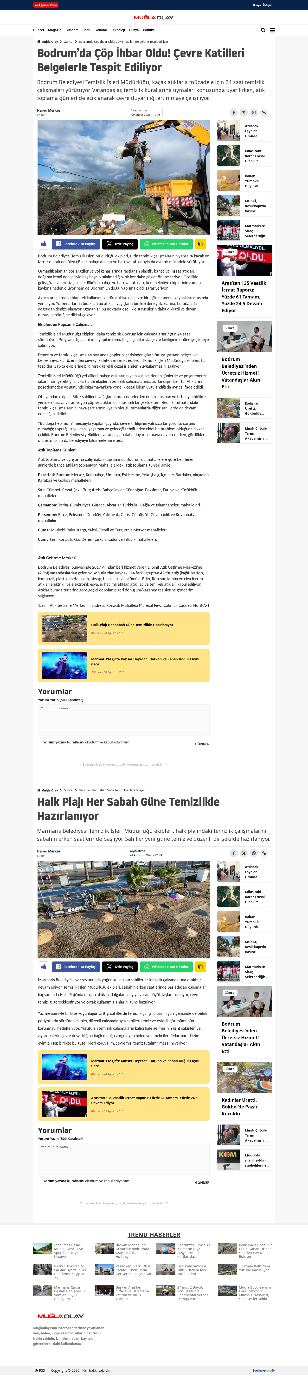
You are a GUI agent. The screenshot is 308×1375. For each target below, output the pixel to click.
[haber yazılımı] (264, 1370)
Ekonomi (100, 30)
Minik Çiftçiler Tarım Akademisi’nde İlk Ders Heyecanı (257, 433)
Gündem (71, 30)
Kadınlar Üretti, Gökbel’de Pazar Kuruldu (256, 408)
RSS (41, 1370)
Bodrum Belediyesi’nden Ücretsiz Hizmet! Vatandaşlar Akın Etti (241, 373)
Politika (149, 30)
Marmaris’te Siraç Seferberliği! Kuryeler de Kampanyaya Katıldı (255, 231)
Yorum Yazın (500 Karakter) (60, 700)
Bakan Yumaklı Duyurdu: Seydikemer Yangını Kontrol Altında (255, 181)
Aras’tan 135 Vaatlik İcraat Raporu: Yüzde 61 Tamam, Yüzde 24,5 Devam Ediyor (244, 297)
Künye (257, 5)
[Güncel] (244, 260)
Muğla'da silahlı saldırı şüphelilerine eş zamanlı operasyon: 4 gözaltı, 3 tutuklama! (255, 1160)
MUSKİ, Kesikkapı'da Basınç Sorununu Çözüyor (255, 206)
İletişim (267, 5)
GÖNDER (202, 744)
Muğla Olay (49, 42)
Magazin (54, 30)
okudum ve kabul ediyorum (86, 742)
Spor (86, 30)
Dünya (134, 30)
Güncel (38, 30)
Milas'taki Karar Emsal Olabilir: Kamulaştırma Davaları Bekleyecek (256, 156)
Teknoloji (118, 30)
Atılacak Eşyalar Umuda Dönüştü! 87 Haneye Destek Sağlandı (255, 131)
